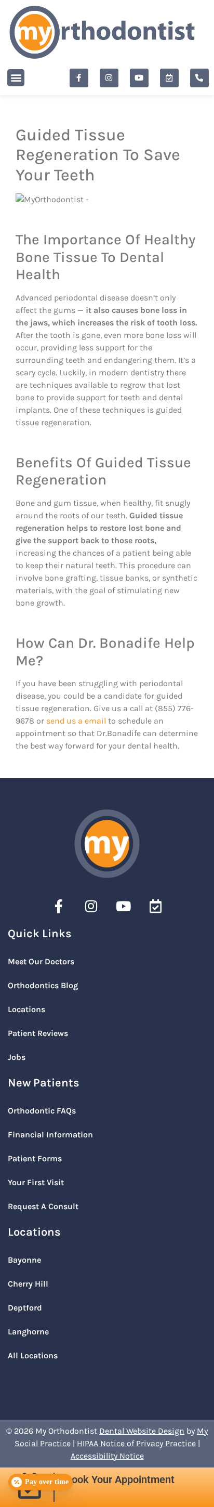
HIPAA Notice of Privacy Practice (136, 1443)
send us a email (76, 721)
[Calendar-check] (169, 78)
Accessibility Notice (107, 1456)
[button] (15, 77)
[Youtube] (139, 78)
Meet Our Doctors (41, 961)
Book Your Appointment (120, 1479)
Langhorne (28, 1331)
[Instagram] (109, 78)
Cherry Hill (28, 1284)
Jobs (16, 1057)
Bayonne (24, 1260)
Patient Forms (35, 1158)
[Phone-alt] (199, 78)
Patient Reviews (38, 1033)
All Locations (33, 1355)
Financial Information (50, 1134)
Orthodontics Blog (43, 985)
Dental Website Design (141, 1431)
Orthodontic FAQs (42, 1111)
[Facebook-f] (79, 78)
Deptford (25, 1308)
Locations (26, 1009)
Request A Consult (43, 1206)
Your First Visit (36, 1182)
